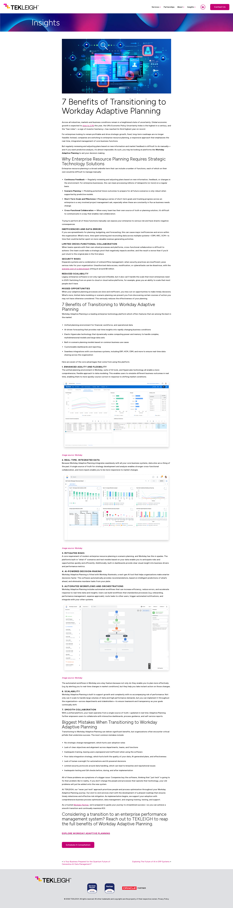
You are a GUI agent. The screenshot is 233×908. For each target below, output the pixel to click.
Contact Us (219, 7)
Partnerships (169, 7)
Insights (190, 7)
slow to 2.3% (88, 125)
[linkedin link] (202, 7)
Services (155, 7)
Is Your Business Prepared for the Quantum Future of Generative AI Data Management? (86, 862)
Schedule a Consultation (78, 845)
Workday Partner (81, 805)
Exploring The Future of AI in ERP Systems (151, 861)
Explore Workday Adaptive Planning (86, 833)
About (180, 7)
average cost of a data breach (75, 269)
